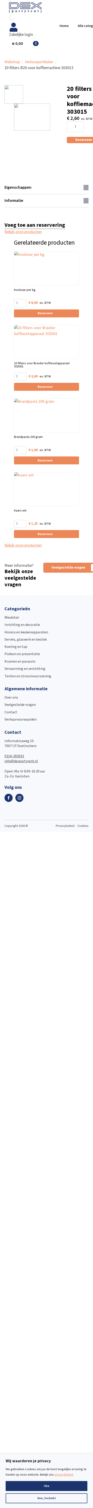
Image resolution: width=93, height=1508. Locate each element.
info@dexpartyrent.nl (21, 761)
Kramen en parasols (20, 661)
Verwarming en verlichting (25, 668)
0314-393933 (14, 756)
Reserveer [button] (45, 313)
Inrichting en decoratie (22, 625)
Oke (46, 1486)
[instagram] (19, 798)
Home (64, 26)
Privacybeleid (65, 826)
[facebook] (9, 798)
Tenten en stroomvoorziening (28, 676)
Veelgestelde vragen (20, 704)
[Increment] (80, 127)
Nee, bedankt (46, 1498)
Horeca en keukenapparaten (26, 632)
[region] (46, 1481)
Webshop (12, 62)
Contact (11, 712)
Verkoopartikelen (39, 62)
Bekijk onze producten (23, 231)
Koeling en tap (16, 646)
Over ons (11, 697)
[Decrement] (70, 127)
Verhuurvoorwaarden (21, 719)
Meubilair (12, 617)
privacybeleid (63, 1475)
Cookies (82, 826)
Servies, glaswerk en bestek (26, 639)
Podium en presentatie (22, 654)
